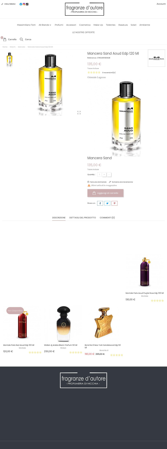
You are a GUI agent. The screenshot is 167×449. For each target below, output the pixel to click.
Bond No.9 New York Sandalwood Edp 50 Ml (103, 346)
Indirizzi (88, 412)
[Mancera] (156, 58)
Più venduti (7, 408)
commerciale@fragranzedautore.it (148, 416)
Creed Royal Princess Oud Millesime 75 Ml (103, 293)
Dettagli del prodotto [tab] (82, 217)
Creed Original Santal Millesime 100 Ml (20, 293)
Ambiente (144, 25)
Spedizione (48, 400)
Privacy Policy (49, 404)
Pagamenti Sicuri (51, 412)
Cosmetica (84, 25)
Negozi (46, 431)
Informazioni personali (95, 400)
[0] (4, 39)
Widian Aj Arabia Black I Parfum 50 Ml (60, 345)
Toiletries (110, 25)
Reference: (92, 58)
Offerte (5, 400)
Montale (144, 296)
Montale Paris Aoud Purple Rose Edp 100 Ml (145, 293)
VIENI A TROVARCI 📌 (53, 435)
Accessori (71, 25)
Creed (22, 296)
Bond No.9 (104, 350)
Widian (63, 348)
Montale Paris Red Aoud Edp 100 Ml (18, 345)
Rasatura (123, 25)
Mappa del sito (50, 428)
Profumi (59, 25)
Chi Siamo (48, 408)
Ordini (88, 404)
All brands (45, 25)
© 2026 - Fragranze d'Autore (15, 445)
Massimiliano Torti (26, 25)
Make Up (98, 25)
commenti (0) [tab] (107, 217)
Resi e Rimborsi (50, 416)
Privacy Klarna (50, 420)
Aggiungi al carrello (107, 193)
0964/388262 (9, 4)
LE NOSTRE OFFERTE (83, 32)
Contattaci (48, 424)
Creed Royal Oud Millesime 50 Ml (59, 293)
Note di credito (92, 408)
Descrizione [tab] (58, 217)
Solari (133, 25)
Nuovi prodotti (9, 404)
